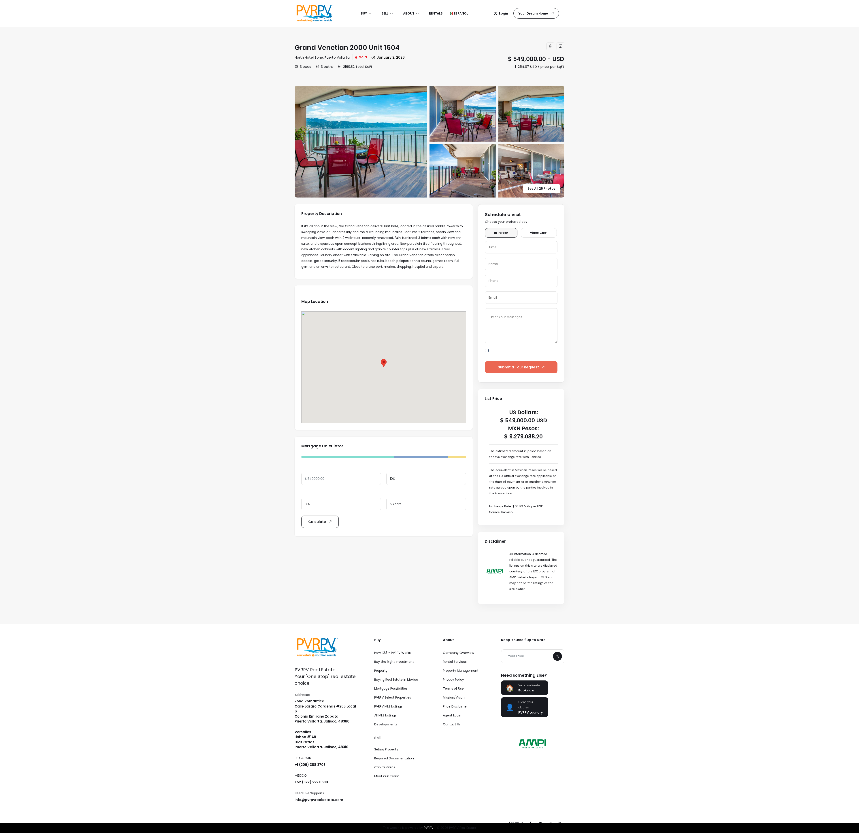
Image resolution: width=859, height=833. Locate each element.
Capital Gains (384, 767)
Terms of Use (453, 688)
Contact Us (452, 724)
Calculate (317, 521)
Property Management (460, 670)
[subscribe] (557, 656)
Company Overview (458, 652)
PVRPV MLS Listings (388, 706)
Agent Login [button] (452, 715)
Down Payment (398, 468)
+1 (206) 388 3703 (310, 764)
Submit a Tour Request (518, 367)
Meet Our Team (386, 776)
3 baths (327, 66)
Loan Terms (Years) (402, 493)
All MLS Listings (385, 715)
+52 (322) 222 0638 (311, 782)
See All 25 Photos (541, 188)
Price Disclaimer (455, 706)
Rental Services (455, 661)
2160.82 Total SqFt (357, 66)
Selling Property (386, 749)
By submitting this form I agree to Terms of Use (524, 353)
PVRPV (428, 828)
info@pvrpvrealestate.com (319, 799)
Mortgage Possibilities (391, 688)
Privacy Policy (453, 679)
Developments (385, 724)
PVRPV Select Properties (392, 697)
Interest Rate (312, 493)
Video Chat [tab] (539, 233)
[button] (501, 13)
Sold (363, 57)
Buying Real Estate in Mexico (396, 679)
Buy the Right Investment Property (394, 666)
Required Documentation (394, 758)
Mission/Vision (454, 697)
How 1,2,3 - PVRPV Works (392, 652)
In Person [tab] (501, 233)
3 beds (305, 66)
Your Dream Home (533, 13)
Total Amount (312, 468)
